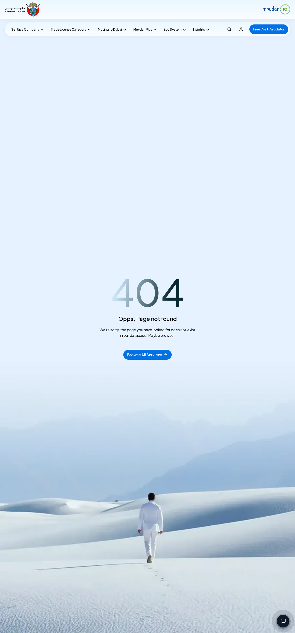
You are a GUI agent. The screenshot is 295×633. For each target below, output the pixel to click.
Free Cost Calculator (268, 29)
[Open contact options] (283, 621)
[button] (26, 29)
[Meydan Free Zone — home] (23, 9)
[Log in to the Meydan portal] (241, 29)
